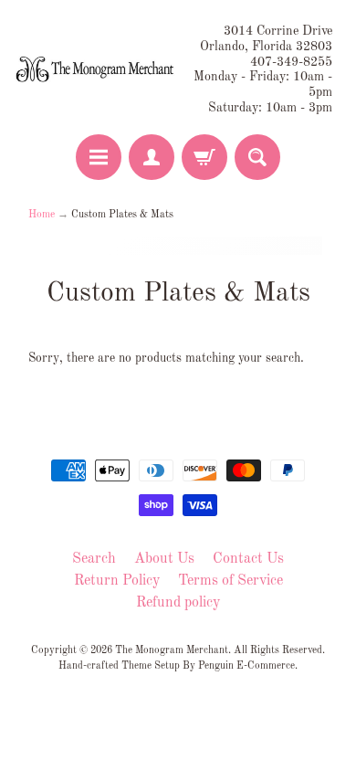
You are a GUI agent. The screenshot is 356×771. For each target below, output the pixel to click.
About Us (164, 559)
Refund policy (178, 603)
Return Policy (117, 581)
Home (41, 214)
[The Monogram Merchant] (96, 70)
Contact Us (248, 559)
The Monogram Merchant (171, 650)
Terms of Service (230, 581)
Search (94, 559)
